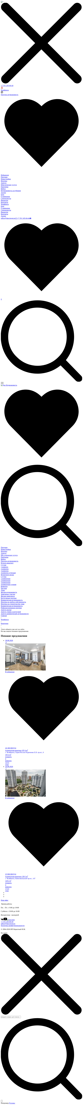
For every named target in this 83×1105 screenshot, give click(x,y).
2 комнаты (5, 569)
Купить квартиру (7, 563)
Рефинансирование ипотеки (11, 608)
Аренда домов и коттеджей (11, 612)
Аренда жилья (6, 610)
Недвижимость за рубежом (11, 191)
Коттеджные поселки (9, 598)
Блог (2, 194)
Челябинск (5, 90)
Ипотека (4, 181)
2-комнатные (5, 581)
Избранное (5, 175)
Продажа (4, 177)
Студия (3, 565)
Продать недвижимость (9, 95)
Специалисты (6, 198)
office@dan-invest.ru (8, 218)
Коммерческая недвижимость (12, 600)
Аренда (3, 183)
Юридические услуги (9, 185)
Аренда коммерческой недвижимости (15, 614)
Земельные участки (8, 594)
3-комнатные (5, 582)
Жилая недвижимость (9, 592)
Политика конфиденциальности (13, 925)
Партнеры (4, 187)
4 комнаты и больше (8, 573)
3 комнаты (5, 571)
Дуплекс (12, 1103)
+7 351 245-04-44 (7, 85)
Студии (3, 577)
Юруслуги (9, 555)
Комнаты (4, 586)
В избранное (9, 672)
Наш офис (4, 900)
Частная (4, 588)
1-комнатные (5, 579)
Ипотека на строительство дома (12, 604)
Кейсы (3, 189)
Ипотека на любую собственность (13, 602)
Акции (3, 193)
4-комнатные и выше (8, 584)
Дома (3, 590)
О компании (5, 196)
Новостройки (6, 179)
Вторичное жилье (7, 575)
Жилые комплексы (8, 596)
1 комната (4, 567)
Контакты (4, 202)
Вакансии (4, 200)
